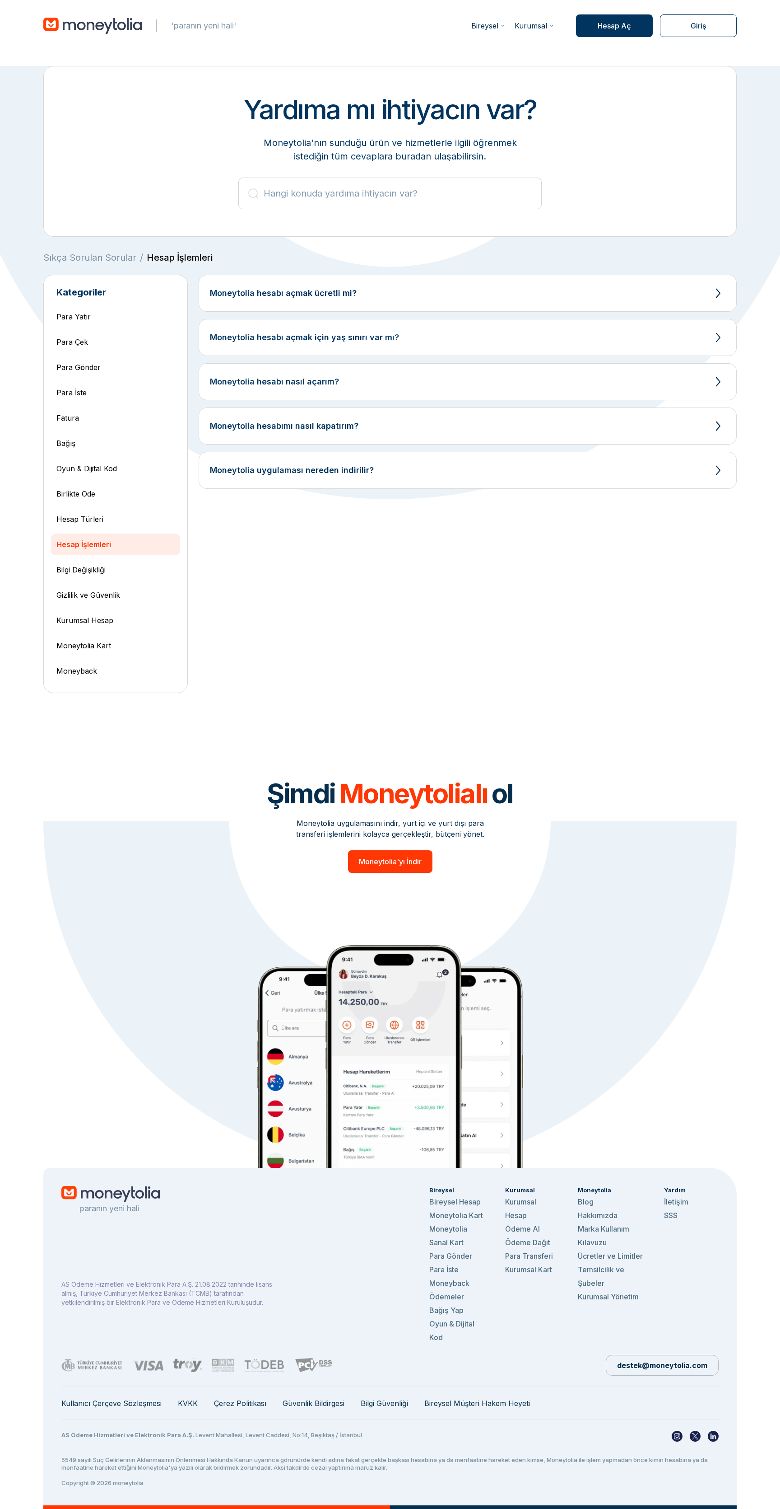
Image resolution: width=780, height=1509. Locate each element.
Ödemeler (446, 1296)
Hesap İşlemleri (83, 544)
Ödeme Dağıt (527, 1242)
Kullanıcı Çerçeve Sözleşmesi (111, 1403)
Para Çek (72, 342)
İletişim (676, 1201)
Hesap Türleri (79, 519)
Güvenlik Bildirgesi (313, 1403)
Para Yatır (73, 316)
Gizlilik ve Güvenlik (88, 595)
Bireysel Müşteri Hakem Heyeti (477, 1403)
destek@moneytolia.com (662, 1365)
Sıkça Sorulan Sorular (89, 257)
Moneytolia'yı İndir (390, 861)
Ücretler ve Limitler (610, 1256)
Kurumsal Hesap (84, 620)
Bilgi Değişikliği (81, 569)
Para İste (71, 392)
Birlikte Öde (75, 493)
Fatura (67, 417)
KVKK (188, 1403)
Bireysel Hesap (455, 1201)
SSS (671, 1215)
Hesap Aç (614, 25)
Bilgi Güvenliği (384, 1403)
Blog (586, 1201)
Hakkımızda (598, 1215)
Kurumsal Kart (528, 1269)
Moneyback (76, 670)
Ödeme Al (522, 1228)
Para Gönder (78, 367)
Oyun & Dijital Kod (86, 468)
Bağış (65, 443)
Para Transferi (529, 1256)
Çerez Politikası (240, 1403)
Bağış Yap (446, 1310)
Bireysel (484, 25)
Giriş (698, 25)
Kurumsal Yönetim (608, 1296)
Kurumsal (531, 25)
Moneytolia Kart (83, 645)
